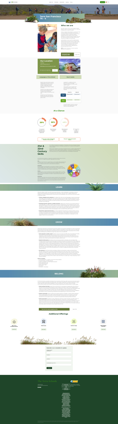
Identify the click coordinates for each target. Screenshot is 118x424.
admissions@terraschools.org (43, 385)
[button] (51, 2)
